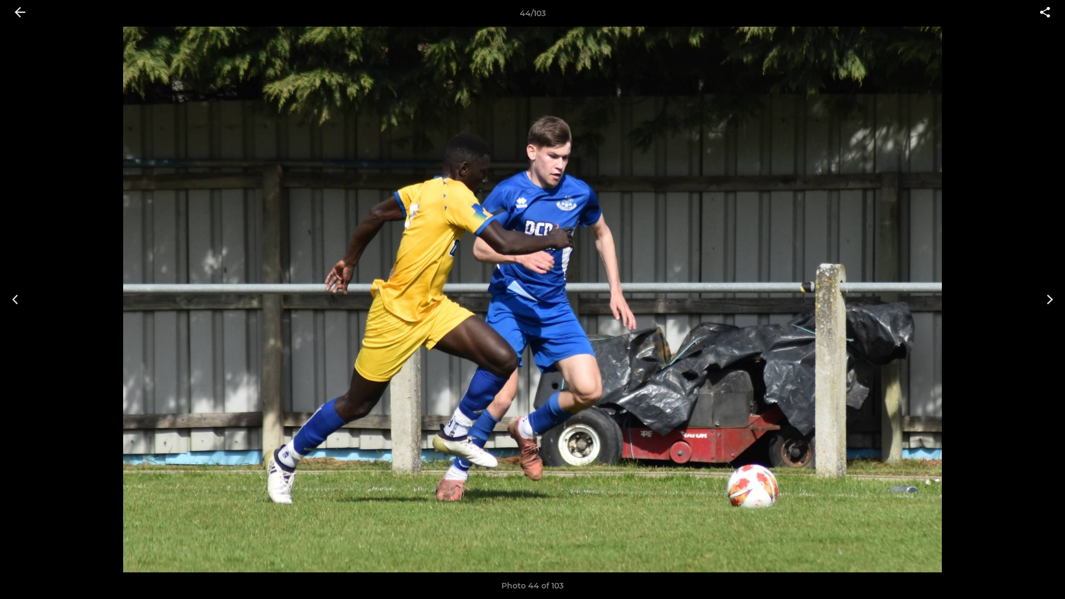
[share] (1045, 13)
